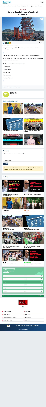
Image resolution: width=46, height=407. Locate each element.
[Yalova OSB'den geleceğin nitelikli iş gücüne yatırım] (33, 238)
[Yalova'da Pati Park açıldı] (33, 108)
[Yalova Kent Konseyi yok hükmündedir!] (33, 186)
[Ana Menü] (42, 2)
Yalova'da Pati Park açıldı (29, 115)
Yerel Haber (23, 9)
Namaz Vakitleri (7, 314)
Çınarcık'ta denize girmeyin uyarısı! (10, 130)
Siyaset (2, 6)
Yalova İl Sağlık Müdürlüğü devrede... (11, 145)
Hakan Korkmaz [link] (6, 72)
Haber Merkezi (6, 45)
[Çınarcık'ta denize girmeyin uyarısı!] (13, 124)
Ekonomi (14, 6)
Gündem (8, 6)
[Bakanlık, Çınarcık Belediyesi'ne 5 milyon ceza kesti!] (13, 108)
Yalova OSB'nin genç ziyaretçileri (10, 263)
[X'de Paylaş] (6, 43)
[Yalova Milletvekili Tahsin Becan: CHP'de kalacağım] (33, 124)
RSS (9, 325)
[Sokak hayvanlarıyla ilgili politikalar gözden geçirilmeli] (12, 186)
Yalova (5, 87)
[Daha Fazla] (10, 43)
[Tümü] (42, 177)
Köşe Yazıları (38, 6)
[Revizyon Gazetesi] (6, 2)
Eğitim (32, 6)
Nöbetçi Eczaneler (7, 311)
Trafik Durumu (27, 314)
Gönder (6, 163)
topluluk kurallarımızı (14, 167)
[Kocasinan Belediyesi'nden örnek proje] (33, 139)
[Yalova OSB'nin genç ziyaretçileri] (12, 255)
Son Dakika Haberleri (7, 320)
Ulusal (18, 6)
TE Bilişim (26, 329)
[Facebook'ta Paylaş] (3, 43)
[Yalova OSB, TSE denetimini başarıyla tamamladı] (33, 203)
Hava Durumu (27, 311)
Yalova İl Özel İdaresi (16, 87)
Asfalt (9, 87)
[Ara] (41, 2)
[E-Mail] (11, 96)
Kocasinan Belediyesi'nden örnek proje (32, 145)
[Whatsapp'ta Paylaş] (8, 43)
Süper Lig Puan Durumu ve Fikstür (10, 317)
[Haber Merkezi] (6, 94)
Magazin (23, 6)
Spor (28, 6)
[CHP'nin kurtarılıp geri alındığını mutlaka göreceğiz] (33, 255)
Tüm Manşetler (28, 317)
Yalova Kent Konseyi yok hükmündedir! (32, 194)
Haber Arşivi (27, 320)
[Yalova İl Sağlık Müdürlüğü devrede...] (13, 139)
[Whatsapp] (23, 307)
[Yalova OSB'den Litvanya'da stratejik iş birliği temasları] (12, 238)
